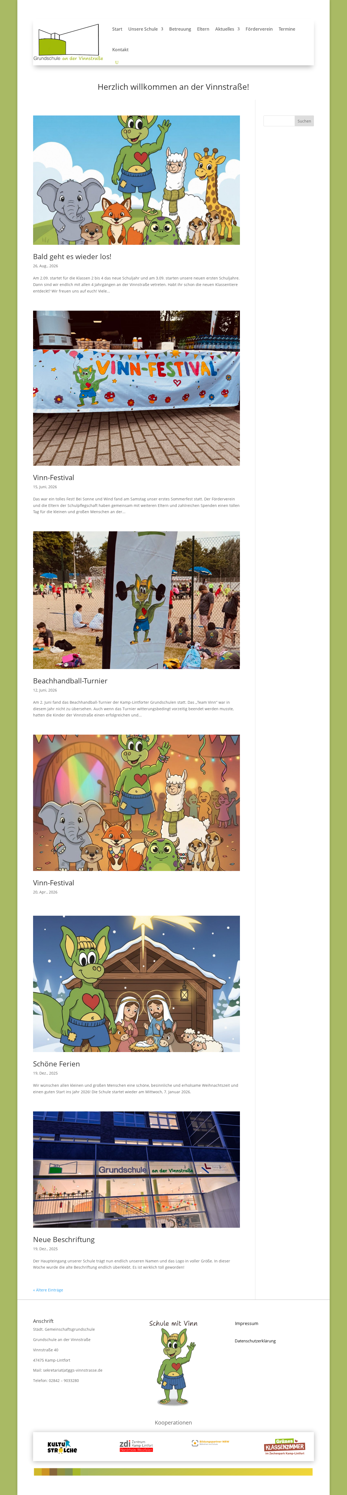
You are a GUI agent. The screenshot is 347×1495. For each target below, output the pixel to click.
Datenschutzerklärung (255, 1340)
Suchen (304, 121)
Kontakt (120, 50)
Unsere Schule (143, 29)
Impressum (246, 1323)
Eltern (203, 29)
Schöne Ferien (56, 1064)
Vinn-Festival (53, 477)
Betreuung (180, 29)
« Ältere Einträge (48, 1290)
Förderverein (259, 29)
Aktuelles (224, 29)
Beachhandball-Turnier (70, 681)
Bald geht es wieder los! (72, 256)
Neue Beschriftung (64, 1239)
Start (117, 29)
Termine (287, 29)
